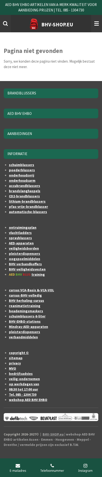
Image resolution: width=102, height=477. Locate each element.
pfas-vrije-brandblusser (28, 206)
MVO (12, 368)
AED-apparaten (21, 243)
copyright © (19, 352)
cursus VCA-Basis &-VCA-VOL (31, 290)
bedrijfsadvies (21, 373)
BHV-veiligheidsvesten (27, 269)
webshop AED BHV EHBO (28, 399)
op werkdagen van (24, 384)
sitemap (16, 358)
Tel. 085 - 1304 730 (22, 394)
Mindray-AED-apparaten (28, 326)
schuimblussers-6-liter (27, 316)
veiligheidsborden (24, 248)
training (38, 274)
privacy (15, 363)
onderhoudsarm (22, 180)
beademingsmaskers (26, 311)
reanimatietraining (24, 306)
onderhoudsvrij (21, 175)
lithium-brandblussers (27, 201)
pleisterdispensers (24, 253)
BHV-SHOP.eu (53, 434)
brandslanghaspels (24, 191)
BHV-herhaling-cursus (26, 300)
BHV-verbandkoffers (25, 264)
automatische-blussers (28, 212)
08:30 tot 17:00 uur (23, 389)
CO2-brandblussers (24, 196)
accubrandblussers (24, 185)
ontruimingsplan (22, 227)
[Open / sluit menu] (96, 23)
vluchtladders (20, 232)
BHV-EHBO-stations (25, 321)
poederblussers (22, 170)
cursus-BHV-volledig (25, 295)
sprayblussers (20, 238)
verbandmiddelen (23, 337)
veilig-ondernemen (24, 379)
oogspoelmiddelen (24, 259)
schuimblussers (21, 165)
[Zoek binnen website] (5, 23)
